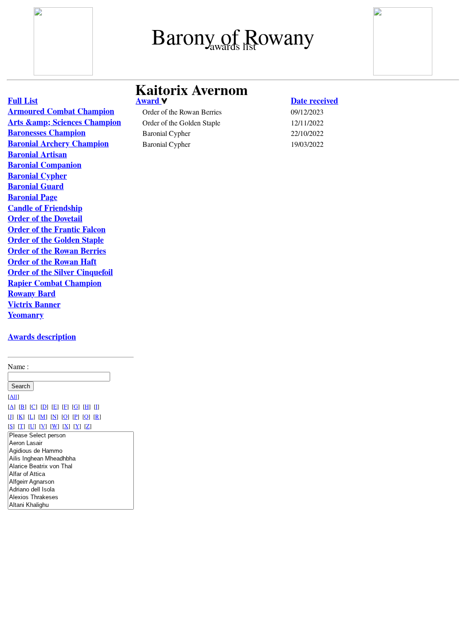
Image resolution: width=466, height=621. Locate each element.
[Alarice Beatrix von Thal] (70, 467)
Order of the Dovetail (45, 218)
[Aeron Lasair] (70, 443)
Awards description (42, 336)
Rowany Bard (32, 293)
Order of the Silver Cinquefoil (60, 272)
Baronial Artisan (37, 154)
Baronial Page (32, 197)
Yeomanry (26, 315)
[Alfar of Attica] (70, 474)
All (13, 396)
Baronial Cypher (37, 175)
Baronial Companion (44, 164)
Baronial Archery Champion (58, 143)
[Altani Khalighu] (70, 505)
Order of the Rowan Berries (57, 250)
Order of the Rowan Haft (52, 261)
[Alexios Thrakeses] (70, 497)
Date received (314, 100)
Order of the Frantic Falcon (57, 229)
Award (149, 100)
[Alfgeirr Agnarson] (70, 482)
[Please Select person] (70, 436)
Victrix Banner (34, 304)
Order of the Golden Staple (56, 239)
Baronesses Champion (47, 132)
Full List (23, 100)
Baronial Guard (36, 186)
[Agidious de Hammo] (70, 451)
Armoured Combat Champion (61, 111)
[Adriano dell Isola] (70, 490)
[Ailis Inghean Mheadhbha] (70, 459)
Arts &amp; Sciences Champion (64, 122)
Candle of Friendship (45, 208)
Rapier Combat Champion (54, 283)
